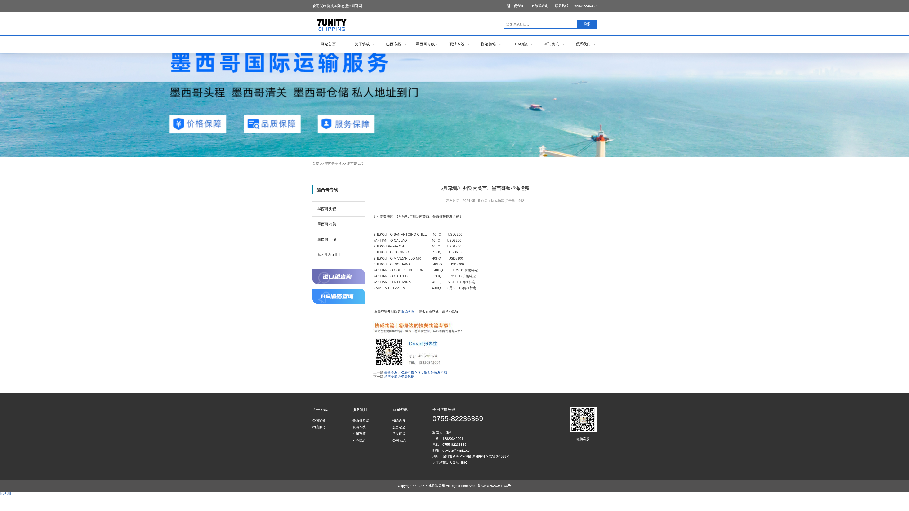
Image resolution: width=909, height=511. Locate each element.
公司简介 (319, 420)
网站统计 (6, 493)
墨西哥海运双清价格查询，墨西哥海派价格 (415, 372)
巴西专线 (393, 44)
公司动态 (399, 440)
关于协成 (362, 44)
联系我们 (583, 44)
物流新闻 (399, 420)
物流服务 (319, 427)
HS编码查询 (539, 6)
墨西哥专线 (425, 44)
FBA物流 (520, 44)
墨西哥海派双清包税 (398, 377)
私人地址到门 (328, 254)
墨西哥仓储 (326, 239)
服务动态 (399, 427)
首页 (315, 164)
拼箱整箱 (488, 44)
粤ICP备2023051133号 (494, 486)
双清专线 (456, 44)
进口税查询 (515, 6)
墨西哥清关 (326, 224)
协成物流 (407, 312)
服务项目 (360, 410)
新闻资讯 (551, 44)
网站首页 (328, 44)
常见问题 (399, 434)
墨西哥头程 (355, 164)
